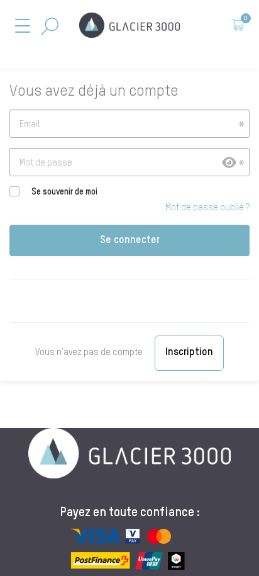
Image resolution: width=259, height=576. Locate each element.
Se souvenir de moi (64, 192)
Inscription (189, 352)
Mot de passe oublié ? (207, 207)
